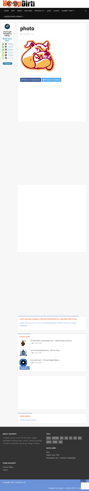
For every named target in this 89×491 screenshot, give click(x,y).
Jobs (49, 11)
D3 (66, 438)
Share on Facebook (31, 79)
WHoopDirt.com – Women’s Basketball (60, 458)
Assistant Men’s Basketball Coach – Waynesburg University (51, 340)
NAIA (55, 442)
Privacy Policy (8, 467)
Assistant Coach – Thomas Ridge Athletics (44, 360)
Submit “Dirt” (67, 11)
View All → (25, 368)
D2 (62, 438)
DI (70, 438)
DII (75, 438)
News (19, 11)
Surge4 (60, 488)
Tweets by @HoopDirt (28, 420)
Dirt (13, 11)
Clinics (56, 11)
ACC (48, 438)
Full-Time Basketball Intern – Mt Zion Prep (45, 350)
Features (28, 11)
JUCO (49, 442)
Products (39, 11)
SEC (60, 442)
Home (6, 11)
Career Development (13, 16)
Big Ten (55, 438)
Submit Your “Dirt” (53, 455)
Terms (5, 470)
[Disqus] (52, 218)
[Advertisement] (67, 3)
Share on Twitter (52, 79)
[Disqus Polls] (52, 153)
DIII (80, 438)
